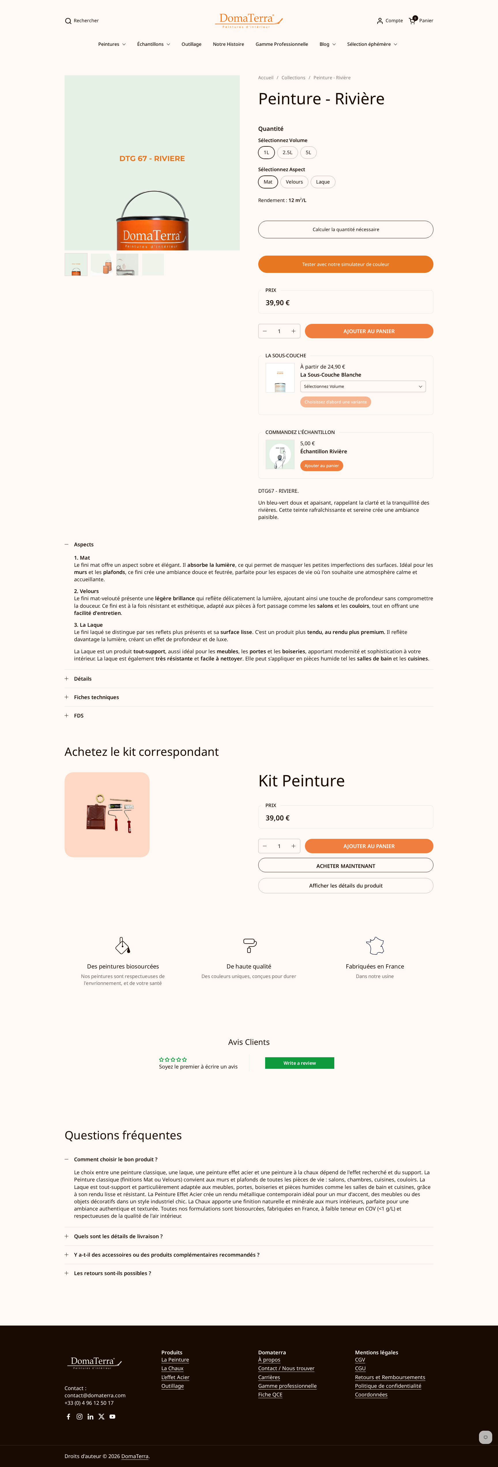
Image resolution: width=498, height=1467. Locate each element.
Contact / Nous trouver (286, 1368)
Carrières (269, 1377)
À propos (269, 1359)
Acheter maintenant (345, 865)
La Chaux (172, 1368)
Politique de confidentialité (388, 1385)
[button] (82, 20)
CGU (360, 1368)
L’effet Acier (175, 1377)
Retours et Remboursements (390, 1377)
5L (308, 152)
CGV (360, 1359)
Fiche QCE (270, 1394)
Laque (323, 181)
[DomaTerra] (249, 21)
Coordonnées (371, 1394)
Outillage (172, 1385)
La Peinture (175, 1359)
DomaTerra (134, 1456)
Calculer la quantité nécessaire (346, 229)
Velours (294, 181)
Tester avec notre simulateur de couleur (345, 264)
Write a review (300, 1063)
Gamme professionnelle (287, 1385)
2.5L (288, 152)
